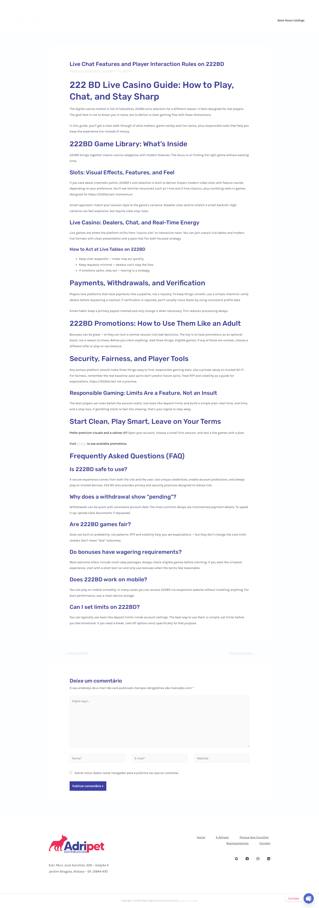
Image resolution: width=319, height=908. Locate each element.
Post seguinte (241, 653)
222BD (81, 443)
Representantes (188, 20)
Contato (214, 20)
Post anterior (76, 653)
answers (109, 71)
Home (103, 20)
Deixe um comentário (85, 71)
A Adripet (122, 20)
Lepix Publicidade (188, 900)
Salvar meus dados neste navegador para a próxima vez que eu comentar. (127, 773)
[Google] (236, 858)
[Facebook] (300, 4)
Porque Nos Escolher (153, 20)
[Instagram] (305, 4)
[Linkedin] (311, 4)
